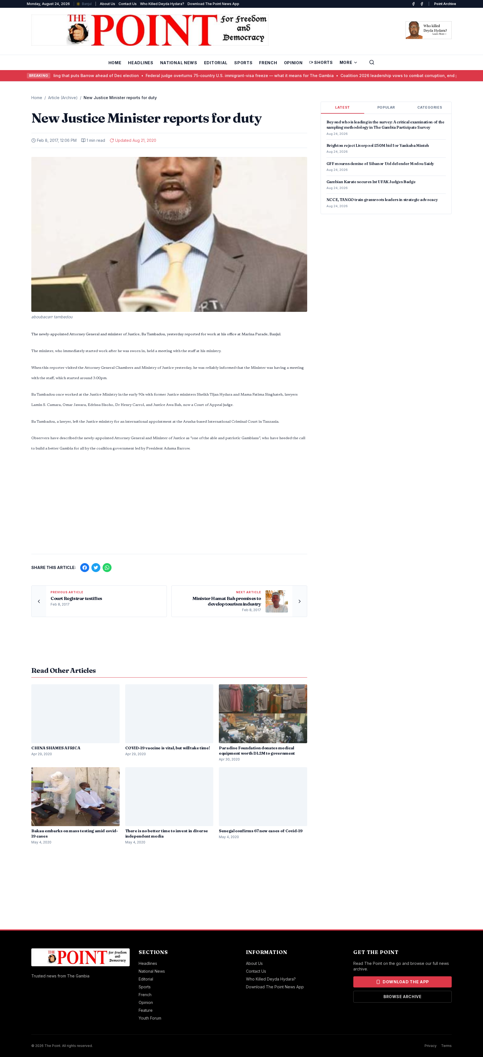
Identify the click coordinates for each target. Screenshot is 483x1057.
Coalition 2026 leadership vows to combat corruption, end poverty (385, 75)
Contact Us (128, 4)
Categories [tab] (429, 107)
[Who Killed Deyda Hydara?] (429, 30)
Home (115, 62)
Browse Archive (402, 996)
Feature (146, 1010)
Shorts (323, 62)
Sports (243, 62)
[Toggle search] (372, 62)
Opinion (293, 62)
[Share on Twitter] (95, 567)
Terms (446, 1046)
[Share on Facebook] (84, 567)
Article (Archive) (63, 97)
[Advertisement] (169, 506)
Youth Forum (150, 1018)
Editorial (216, 62)
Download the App (406, 981)
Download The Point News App (213, 4)
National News (178, 62)
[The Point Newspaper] (422, 4)
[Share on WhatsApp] (107, 567)
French (268, 62)
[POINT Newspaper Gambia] (413, 4)
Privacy (431, 1046)
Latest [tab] (342, 107)
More (346, 62)
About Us (107, 4)
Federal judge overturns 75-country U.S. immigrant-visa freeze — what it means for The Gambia (220, 75)
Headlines (140, 62)
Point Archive (445, 4)
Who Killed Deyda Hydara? (162, 4)
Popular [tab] (386, 107)
